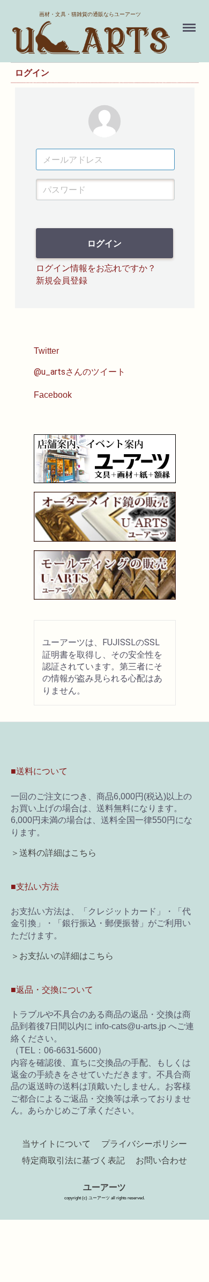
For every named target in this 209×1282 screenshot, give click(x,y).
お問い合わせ (161, 1160)
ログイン (104, 244)
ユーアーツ (104, 1187)
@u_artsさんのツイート (79, 372)
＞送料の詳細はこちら (53, 853)
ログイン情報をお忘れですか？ (96, 269)
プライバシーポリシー (144, 1144)
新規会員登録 (61, 280)
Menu (190, 22)
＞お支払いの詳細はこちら (62, 956)
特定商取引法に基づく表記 (73, 1160)
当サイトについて (56, 1144)
